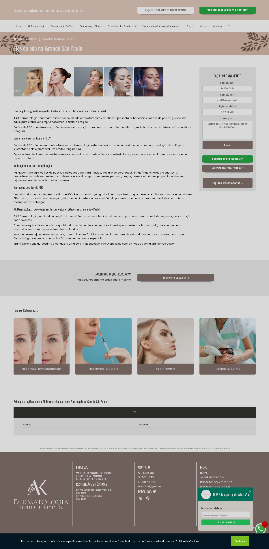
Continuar (240, 541)
